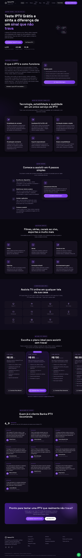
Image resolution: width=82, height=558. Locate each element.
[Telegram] (12, 547)
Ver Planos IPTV (29, 42)
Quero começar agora (56, 195)
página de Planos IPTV (49, 396)
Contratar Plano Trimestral (38, 390)
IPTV (27, 2)
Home (22, 2)
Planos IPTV (30, 541)
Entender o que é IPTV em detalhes (15, 86)
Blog (40, 2)
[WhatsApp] (6, 547)
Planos (31, 2)
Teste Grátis (35, 3)
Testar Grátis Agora (60, 82)
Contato (53, 2)
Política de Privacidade (67, 539)
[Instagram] (9, 547)
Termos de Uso (66, 541)
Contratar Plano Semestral (61, 390)
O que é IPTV (31, 539)
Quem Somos (47, 3)
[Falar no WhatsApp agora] (79, 555)
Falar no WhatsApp (72, 2)
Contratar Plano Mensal (15, 390)
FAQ (44, 2)
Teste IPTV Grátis (31, 543)
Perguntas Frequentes (50, 541)
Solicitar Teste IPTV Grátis (14, 42)
